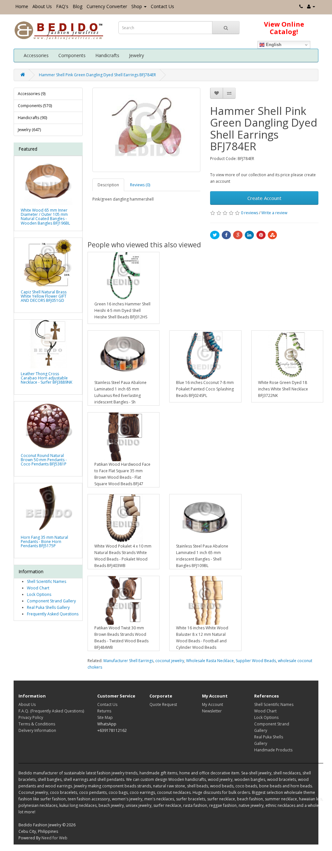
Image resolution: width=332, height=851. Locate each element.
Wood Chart (38, 588)
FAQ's (62, 6)
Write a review (274, 213)
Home (21, 6)
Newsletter (212, 711)
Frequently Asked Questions (52, 614)
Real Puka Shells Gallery (48, 607)
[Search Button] (226, 27)
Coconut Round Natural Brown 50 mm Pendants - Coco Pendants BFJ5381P (44, 460)
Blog (77, 6)
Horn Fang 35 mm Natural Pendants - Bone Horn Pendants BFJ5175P (44, 542)
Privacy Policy (30, 717)
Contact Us (162, 6)
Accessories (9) (31, 93)
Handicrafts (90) (32, 117)
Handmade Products (273, 750)
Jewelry (136, 55)
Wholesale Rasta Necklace (210, 660)
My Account (212, 704)
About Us (42, 6)
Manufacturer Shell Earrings (128, 660)
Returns (104, 711)
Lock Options (39, 594)
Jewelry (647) (29, 129)
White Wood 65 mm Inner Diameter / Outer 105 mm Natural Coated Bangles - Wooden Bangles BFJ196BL (45, 216)
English (273, 44)
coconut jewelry (169, 660)
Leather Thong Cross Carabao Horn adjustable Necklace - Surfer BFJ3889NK (46, 378)
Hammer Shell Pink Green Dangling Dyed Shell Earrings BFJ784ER (97, 75)
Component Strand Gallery (51, 601)
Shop (136, 6)
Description (108, 185)
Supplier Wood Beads (256, 660)
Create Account (264, 198)
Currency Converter (107, 6)
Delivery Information (37, 730)
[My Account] (311, 6)
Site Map (105, 717)
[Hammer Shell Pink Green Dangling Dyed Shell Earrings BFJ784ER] (146, 130)
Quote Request (163, 704)
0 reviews (249, 213)
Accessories (36, 55)
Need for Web (54, 838)
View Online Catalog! (284, 28)
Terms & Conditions (36, 724)
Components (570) (35, 105)
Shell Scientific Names (46, 581)
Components (72, 55)
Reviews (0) (140, 185)
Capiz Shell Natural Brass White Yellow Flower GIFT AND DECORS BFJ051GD (43, 296)
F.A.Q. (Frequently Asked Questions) (51, 711)
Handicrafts (107, 55)
